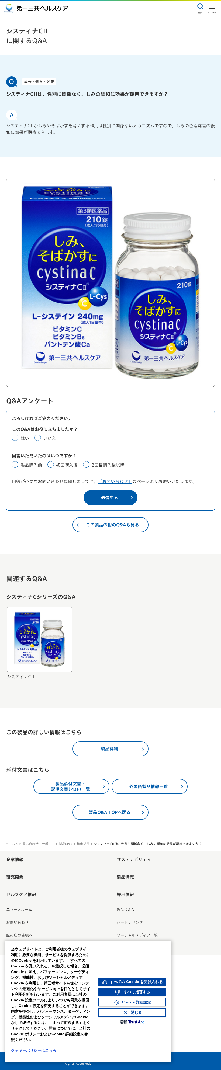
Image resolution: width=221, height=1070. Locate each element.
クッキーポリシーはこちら (33, 1050)
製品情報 (125, 877)
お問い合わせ (17, 922)
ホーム (10, 843)
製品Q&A (66, 843)
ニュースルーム (19, 909)
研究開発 (14, 877)
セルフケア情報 (21, 894)
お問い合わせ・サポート (37, 843)
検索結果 (83, 843)
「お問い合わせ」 (115, 481)
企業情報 (14, 859)
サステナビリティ (134, 859)
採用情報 (125, 894)
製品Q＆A (125, 909)
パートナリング (130, 922)
